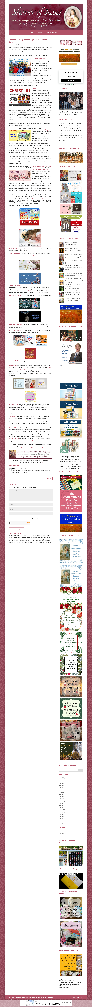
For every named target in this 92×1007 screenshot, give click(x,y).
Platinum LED (76, 466)
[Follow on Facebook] (70, 997)
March (63, 778)
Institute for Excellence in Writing (67, 464)
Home (31, 32)
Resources (39, 32)
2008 (62, 821)
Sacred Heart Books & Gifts (18, 370)
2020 (62, 794)
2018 (62, 798)
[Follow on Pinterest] (73, 997)
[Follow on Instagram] (77, 997)
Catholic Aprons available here (35, 440)
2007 (62, 823)
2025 (62, 783)
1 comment (29, 44)
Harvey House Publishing (40, 130)
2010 (62, 816)
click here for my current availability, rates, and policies (30, 447)
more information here (39, 198)
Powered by (67, 84)
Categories (61, 831)
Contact (54, 32)
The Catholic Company (76, 461)
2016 (62, 803)
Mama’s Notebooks (15, 295)
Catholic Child (13, 361)
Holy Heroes (13, 249)
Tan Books (70, 466)
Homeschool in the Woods (75, 463)
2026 (62, 777)
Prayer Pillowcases (15, 253)
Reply (49, 478)
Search (80, 770)
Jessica (11, 44)
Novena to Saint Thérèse (71, 242)
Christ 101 (35, 88)
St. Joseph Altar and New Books (72, 292)
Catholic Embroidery (15, 285)
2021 (62, 792)
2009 (62, 818)
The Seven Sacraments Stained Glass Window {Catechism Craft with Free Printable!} (74, 275)
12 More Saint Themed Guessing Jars (74, 298)
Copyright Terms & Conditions (74, 986)
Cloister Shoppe (64, 463)
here (50, 367)
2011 (62, 814)
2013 (62, 809)
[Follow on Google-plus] (81, 997)
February (63, 781)
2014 (62, 807)
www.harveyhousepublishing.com (40, 166)
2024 (62, 785)
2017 (62, 801)
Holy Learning (13, 404)
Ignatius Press (67, 461)
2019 (62, 796)
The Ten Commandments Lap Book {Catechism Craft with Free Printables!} (73, 262)
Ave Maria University (38, 58)
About (47, 32)
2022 (62, 790)
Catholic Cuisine (14, 438)
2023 (62, 787)
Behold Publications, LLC (40, 170)
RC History (78, 468)
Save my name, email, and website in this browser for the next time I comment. (27, 518)
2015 (62, 805)
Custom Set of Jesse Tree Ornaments (33, 326)
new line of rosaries (35, 285)
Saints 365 (12, 416)
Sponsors (23, 44)
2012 (62, 812)
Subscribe (71, 80)
